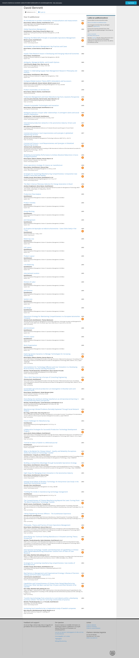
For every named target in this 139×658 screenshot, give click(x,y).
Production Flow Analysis (32, 194)
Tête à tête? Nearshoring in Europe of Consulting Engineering (45, 377)
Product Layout (29, 256)
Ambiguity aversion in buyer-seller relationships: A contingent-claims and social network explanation (51, 113)
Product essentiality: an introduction (36, 90)
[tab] (30, 12)
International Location (31, 273)
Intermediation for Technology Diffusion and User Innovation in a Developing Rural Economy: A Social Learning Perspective (50, 368)
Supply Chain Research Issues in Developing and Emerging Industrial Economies (51, 54)
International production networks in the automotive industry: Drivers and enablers (50, 123)
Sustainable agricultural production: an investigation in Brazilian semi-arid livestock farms (50, 389)
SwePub (94, 38)
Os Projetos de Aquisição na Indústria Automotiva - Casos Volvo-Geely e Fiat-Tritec (50, 229)
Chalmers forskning (91, 626)
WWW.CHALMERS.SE (91, 638)
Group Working (29, 211)
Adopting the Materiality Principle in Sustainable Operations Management (49, 38)
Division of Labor (30, 282)
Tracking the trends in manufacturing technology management (46, 492)
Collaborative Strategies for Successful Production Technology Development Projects (50, 430)
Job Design (27, 308)
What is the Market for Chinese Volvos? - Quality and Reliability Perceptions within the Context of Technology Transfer (50, 452)
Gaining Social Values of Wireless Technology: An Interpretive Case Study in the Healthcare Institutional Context (51, 482)
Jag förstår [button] (131, 3)
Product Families (29, 203)
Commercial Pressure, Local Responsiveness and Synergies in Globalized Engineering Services (49, 144)
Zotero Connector (92, 34)
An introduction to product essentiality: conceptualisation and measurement (50, 21)
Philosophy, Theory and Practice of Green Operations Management (47, 525)
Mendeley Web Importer (93, 35)
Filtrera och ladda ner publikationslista (97, 22)
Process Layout (29, 337)
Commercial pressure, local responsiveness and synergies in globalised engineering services (48, 134)
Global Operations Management (35, 29)
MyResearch (96, 26)
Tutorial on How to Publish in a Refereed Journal (40, 443)
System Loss (28, 299)
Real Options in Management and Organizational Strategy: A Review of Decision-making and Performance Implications (51, 574)
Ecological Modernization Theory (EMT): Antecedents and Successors (47, 81)
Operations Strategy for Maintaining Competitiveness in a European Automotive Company (52, 317)
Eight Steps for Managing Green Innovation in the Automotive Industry (48, 473)
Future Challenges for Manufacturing (36, 421)
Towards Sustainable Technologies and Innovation (41, 105)
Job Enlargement (29, 220)
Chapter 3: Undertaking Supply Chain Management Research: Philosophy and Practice (50, 71)
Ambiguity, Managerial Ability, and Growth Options (41, 62)
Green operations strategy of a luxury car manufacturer (43, 165)
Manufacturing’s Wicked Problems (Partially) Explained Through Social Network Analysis (51, 410)
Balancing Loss (29, 239)
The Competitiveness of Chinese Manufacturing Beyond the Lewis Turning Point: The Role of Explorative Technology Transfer (52, 501)
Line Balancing (29, 265)
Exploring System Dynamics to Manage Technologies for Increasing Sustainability (47, 354)
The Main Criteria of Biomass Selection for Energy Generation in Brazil (48, 184)
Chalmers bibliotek (91, 625)
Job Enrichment (29, 328)
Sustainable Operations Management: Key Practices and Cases (45, 46)
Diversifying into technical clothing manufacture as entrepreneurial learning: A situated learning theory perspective (51, 400)
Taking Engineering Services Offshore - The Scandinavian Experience (47, 514)
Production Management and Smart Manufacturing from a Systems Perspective (51, 97)
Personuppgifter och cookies (62, 636)
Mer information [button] (57, 3)
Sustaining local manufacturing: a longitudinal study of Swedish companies (50, 608)
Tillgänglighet (58, 638)
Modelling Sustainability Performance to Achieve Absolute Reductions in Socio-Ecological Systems (51, 155)
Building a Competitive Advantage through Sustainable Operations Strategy (50, 463)
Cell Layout (27, 247)
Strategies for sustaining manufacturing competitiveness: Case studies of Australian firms (49, 564)
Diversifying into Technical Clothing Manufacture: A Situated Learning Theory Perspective (50, 537)
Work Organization (30, 345)
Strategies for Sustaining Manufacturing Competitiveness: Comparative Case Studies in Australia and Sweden (50, 174)
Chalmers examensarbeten (93, 628)
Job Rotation (28, 291)
